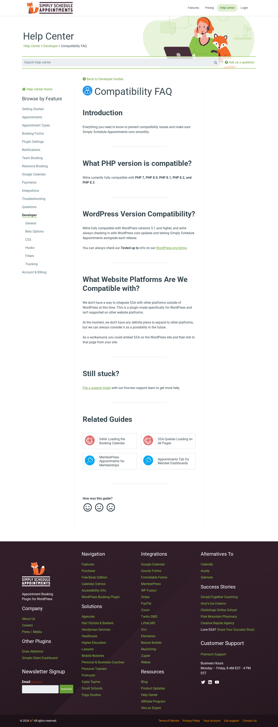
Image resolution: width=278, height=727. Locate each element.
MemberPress (151, 584)
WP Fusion (149, 590)
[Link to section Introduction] (79, 113)
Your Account (212, 720)
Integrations (30, 191)
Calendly (207, 564)
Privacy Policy (191, 720)
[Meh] (99, 507)
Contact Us (250, 720)
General (30, 223)
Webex (146, 662)
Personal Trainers (94, 669)
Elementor (148, 636)
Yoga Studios (91, 695)
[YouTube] (217, 682)
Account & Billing (34, 272)
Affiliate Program (153, 701)
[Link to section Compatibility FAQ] (176, 93)
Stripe (145, 597)
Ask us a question (241, 62)
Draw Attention (32, 651)
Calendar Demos (93, 584)
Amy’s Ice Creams (213, 603)
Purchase (88, 571)
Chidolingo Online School (219, 610)
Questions (29, 207)
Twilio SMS (149, 616)
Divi (144, 630)
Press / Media (32, 632)
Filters (29, 256)
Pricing (209, 7)
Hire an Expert (151, 708)
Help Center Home (39, 89)
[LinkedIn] (210, 682)
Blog (144, 682)
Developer (50, 46)
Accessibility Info (94, 590)
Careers (27, 625)
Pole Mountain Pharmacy (219, 616)
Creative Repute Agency (217, 623)
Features (193, 7)
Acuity (205, 571)
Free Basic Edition (94, 577)
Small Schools (92, 688)
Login (244, 7)
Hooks (29, 248)
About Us (28, 619)
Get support (231, 720)
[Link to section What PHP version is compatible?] (79, 163)
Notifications (31, 150)
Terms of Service (169, 720)
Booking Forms (33, 133)
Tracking (31, 264)
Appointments (32, 117)
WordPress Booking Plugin (101, 597)
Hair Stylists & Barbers (98, 623)
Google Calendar (34, 174)
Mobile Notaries (93, 656)
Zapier (145, 656)
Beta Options (34, 231)
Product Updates (153, 688)
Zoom (145, 610)
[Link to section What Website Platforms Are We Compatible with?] (79, 279)
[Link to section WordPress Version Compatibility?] (79, 214)
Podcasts (88, 675)
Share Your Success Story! (236, 630)
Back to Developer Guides (104, 79)
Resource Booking (35, 166)
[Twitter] (203, 682)
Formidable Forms (154, 577)
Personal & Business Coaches (103, 662)
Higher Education (94, 643)
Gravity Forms (151, 571)
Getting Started (33, 109)
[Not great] (110, 507)
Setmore (207, 577)
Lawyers (88, 649)
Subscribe (66, 689)
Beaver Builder (151, 643)
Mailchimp (148, 649)
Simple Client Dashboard (40, 658)
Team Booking (32, 158)
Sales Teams (91, 682)
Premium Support (213, 654)
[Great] (87, 507)
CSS (28, 240)
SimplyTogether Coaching (219, 597)
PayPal (146, 603)
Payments (29, 182)
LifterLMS (148, 623)
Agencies (88, 616)
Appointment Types (36, 125)
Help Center (227, 7)
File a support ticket (97, 388)
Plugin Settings (33, 142)
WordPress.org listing (171, 248)
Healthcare (89, 636)
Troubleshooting (33, 199)
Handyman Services (96, 630)
